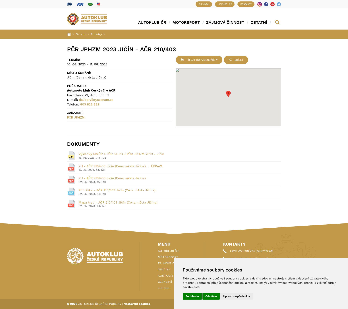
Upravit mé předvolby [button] (236, 296)
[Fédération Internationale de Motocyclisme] (80, 4)
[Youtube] (272, 4)
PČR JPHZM (76, 117)
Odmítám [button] (211, 296)
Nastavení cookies (137, 304)
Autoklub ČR (152, 22)
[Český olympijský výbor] (98, 4)
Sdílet (239, 59)
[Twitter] (279, 4)
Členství (203, 4)
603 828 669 (90, 104)
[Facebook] (266, 4)
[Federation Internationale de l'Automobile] (69, 4)
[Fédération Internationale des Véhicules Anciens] (90, 4)
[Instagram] (259, 4)
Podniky (96, 34)
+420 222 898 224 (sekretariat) (251, 251)
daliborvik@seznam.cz (96, 99)
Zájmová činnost (225, 22)
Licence (222, 4)
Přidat (201, 59)
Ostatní (258, 22)
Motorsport (186, 22)
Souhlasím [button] (192, 296)
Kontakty (246, 4)
